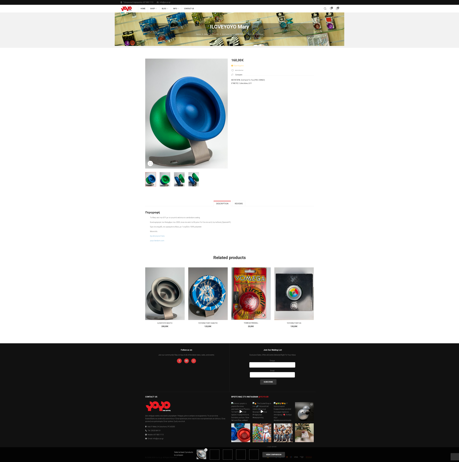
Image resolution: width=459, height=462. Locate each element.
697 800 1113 (158, 435)
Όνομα (272, 361)
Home (198, 34)
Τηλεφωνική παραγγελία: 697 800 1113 (138, 2)
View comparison (273, 455)
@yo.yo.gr (263, 397)
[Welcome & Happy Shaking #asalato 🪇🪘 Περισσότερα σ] (304, 411)
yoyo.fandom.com (157, 241)
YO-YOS (215, 34)
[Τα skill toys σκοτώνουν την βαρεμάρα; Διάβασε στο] (283, 432)
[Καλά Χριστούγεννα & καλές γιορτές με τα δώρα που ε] (304, 432)
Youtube (186, 360)
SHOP (206, 34)
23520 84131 (156, 431)
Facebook (179, 360)
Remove (205, 449)
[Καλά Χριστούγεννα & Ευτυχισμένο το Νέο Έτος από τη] (262, 432)
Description (222, 203)
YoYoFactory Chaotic (208, 323)
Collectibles (243, 83)
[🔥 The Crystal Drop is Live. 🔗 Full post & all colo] (262, 411)
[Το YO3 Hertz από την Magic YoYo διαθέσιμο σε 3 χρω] (240, 432)
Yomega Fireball (251, 323)
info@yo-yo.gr (165, 2)
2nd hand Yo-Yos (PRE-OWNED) (234, 34)
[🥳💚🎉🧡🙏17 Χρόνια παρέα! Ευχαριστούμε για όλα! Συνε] (283, 411)
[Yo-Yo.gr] (126, 8)
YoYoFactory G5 (294, 323)
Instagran (193, 360)
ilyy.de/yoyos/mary (157, 236)
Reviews (239, 203)
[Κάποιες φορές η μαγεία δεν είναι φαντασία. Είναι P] (240, 411)
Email (272, 371)
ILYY (250, 83)
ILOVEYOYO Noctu (165, 323)
